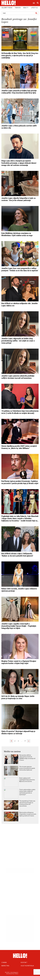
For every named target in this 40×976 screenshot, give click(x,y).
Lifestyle (34, 7)
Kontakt (24, 962)
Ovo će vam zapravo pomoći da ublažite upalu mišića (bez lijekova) (27, 768)
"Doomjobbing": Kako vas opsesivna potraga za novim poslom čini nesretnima (27, 803)
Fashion (18, 7)
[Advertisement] (20, 848)
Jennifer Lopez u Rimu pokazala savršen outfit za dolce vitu (19, 127)
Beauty (25, 7)
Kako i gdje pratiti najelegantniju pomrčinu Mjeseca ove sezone (27, 780)
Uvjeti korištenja (27, 965)
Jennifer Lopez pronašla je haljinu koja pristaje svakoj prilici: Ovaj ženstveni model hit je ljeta (19, 91)
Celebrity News (6, 7)
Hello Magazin (14, 972)
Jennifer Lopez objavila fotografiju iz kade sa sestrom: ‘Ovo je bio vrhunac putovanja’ (18, 199)
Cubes (16, 973)
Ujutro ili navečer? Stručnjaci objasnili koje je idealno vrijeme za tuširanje (18, 732)
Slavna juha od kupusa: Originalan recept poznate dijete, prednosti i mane (27, 814)
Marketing (5, 965)
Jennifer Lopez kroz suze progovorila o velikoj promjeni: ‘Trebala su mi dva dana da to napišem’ (19, 269)
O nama (4, 962)
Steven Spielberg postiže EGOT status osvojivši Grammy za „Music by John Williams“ (19, 447)
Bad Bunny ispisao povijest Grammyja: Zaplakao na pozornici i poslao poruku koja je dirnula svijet (19, 482)
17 (25, 741)
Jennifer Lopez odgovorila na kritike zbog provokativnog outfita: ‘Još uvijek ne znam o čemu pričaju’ (18, 340)
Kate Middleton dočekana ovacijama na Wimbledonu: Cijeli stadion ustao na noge (17, 234)
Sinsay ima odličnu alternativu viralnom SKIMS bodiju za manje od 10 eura (27, 758)
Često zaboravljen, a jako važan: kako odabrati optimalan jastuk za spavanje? (27, 792)
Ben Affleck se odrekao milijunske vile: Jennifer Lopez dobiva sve (19, 304)
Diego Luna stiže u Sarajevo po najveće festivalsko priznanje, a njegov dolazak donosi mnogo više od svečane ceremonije (18, 163)
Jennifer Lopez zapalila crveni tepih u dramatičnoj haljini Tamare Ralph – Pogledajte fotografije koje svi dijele (18, 626)
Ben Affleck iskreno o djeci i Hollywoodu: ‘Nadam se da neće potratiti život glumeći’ (17, 554)
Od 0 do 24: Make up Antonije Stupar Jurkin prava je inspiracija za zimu (17, 697)
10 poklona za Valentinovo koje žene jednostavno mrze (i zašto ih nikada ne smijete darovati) (20, 412)
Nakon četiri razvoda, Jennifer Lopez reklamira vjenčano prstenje (19, 590)
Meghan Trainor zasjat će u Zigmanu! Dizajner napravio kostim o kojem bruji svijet (18, 662)
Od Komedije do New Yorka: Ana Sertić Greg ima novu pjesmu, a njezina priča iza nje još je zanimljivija (19, 55)
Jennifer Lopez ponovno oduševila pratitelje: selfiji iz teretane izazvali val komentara (18, 377)
